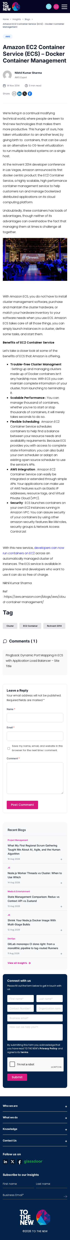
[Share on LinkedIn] (19, 93)
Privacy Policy (48, 1048)
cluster (10, 626)
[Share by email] (14, 93)
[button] (49, 6)
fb (19, 1161)
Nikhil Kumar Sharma (28, 72)
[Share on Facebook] (30, 93)
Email (11, 727)
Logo (12, 6)
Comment (13, 758)
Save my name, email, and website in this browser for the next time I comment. (37, 748)
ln (5, 1161)
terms (24, 1052)
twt (12, 1161)
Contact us (56, 7)
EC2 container (30, 626)
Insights (17, 19)
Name (11, 709)
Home (6, 19)
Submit (17, 1077)
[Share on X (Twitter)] (24, 93)
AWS (7, 36)
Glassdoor (33, 1161)
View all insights (17, 963)
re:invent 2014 (54, 626)
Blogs (27, 19)
